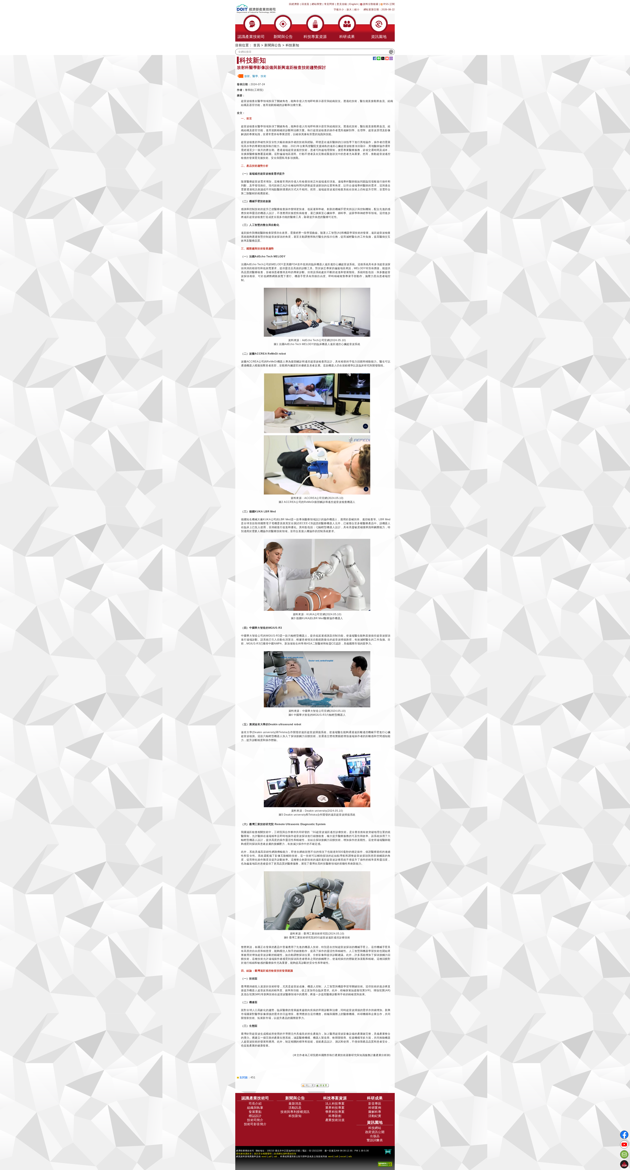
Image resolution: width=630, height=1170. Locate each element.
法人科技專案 (335, 1103)
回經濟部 (294, 4)
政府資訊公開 (375, 1132)
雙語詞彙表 (375, 1140)
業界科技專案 (335, 1107)
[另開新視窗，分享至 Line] (379, 58)
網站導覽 (317, 4)
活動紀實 (374, 1116)
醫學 (255, 76)
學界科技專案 (335, 1112)
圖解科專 (374, 1112)
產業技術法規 (335, 1120)
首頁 (256, 45)
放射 (247, 76)
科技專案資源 (335, 1098)
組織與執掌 (255, 1107)
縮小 (356, 9)
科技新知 (295, 1116)
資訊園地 (375, 1122)
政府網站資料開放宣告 (285, 1153)
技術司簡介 (255, 1120)
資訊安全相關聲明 (263, 1153)
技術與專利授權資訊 (295, 1112)
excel (343, 1156)
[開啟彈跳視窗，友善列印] (391, 58)
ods (350, 1156)
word (330, 1156)
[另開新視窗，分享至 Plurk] (387, 58)
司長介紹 (255, 1103)
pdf (270, 1156)
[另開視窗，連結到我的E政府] (387, 1152)
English (353, 4)
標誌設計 (255, 1116)
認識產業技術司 (255, 1098)
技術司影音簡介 (255, 1124)
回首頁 (305, 4)
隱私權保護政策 (244, 1153)
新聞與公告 (272, 45)
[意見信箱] (624, 1154)
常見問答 (329, 4)
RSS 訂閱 (389, 4)
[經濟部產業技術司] (255, 6)
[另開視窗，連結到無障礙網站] (385, 1164)
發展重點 (255, 1112)
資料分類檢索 (370, 4)
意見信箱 (342, 4)
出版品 (375, 1136)
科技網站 (374, 1128)
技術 (263, 76)
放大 (349, 9)
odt (275, 1156)
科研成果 (375, 1098)
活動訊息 (295, 1107)
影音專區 (374, 1103)
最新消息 (295, 1103)
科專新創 (334, 1116)
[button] (251, 28)
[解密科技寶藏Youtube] (624, 1144)
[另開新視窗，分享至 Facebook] (375, 58)
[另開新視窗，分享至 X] (383, 58)
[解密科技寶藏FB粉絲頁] (624, 1135)
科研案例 (374, 1107)
